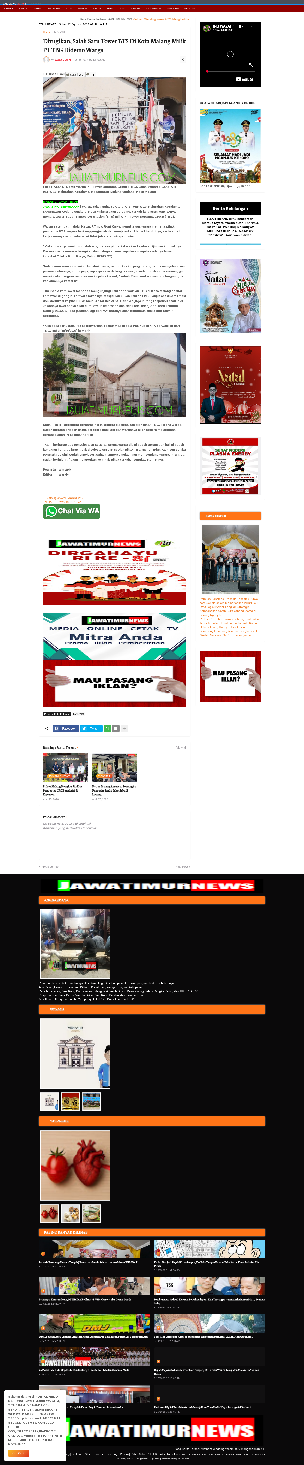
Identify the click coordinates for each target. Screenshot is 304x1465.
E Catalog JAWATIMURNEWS (63, 498)
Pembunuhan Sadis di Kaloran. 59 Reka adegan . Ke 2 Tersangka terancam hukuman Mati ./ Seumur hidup (209, 1301)
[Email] (116, 728)
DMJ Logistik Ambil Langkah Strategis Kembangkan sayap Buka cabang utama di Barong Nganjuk (228, 611)
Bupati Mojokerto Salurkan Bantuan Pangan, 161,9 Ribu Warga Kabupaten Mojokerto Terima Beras (206, 1371)
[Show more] (124, 728)
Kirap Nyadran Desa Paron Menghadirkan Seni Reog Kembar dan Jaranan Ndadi (92, 995)
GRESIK (68, 8)
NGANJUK (96, 8)
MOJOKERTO (54, 8)
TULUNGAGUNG (153, 8)
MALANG (60, 32)
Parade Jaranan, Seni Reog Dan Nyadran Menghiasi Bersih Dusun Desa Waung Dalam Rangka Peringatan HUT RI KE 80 (118, 991)
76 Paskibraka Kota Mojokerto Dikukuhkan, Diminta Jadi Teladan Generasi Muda (84, 1370)
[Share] (183, 59)
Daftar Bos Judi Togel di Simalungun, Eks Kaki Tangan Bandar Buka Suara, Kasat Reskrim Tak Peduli (206, 1263)
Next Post (181, 866)
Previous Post (50, 866)
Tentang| (112, 1454)
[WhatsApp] (107, 728)
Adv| (134, 1454)
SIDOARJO (23, 8)
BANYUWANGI (172, 8)
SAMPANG (37, 8)
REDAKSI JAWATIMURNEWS (63, 502)
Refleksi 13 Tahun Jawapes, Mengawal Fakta (229, 619)
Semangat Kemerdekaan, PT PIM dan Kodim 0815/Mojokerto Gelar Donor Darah (85, 1299)
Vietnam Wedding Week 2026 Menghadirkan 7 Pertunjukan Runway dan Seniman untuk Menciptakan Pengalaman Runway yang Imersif (189, 19)
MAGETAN (136, 8)
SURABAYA (8, 8)
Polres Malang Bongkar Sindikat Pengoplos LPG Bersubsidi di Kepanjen (62, 790)
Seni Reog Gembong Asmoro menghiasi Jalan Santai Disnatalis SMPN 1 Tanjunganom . (203, 1336)
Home (47, 32)
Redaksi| (172, 1454)
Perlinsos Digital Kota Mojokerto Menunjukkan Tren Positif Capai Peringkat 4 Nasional (202, 1407)
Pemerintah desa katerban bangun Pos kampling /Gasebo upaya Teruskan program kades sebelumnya (106, 983)
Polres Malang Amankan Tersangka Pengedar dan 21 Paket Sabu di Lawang (114, 790)
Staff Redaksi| (157, 1454)
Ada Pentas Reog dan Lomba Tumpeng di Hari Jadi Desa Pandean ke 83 (87, 999)
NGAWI (123, 8)
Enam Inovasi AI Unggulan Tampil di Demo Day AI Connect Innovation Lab (81, 1407)
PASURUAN (189, 8)
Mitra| (142, 1454)
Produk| (125, 1454)
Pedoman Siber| (82, 1454)
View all (181, 747)
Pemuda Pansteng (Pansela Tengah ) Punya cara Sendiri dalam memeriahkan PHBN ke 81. (89, 1262)
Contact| (99, 1454)
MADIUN (110, 8)
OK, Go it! (18, 1453)
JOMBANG (82, 8)
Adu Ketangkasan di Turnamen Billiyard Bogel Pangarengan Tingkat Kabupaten (91, 987)
